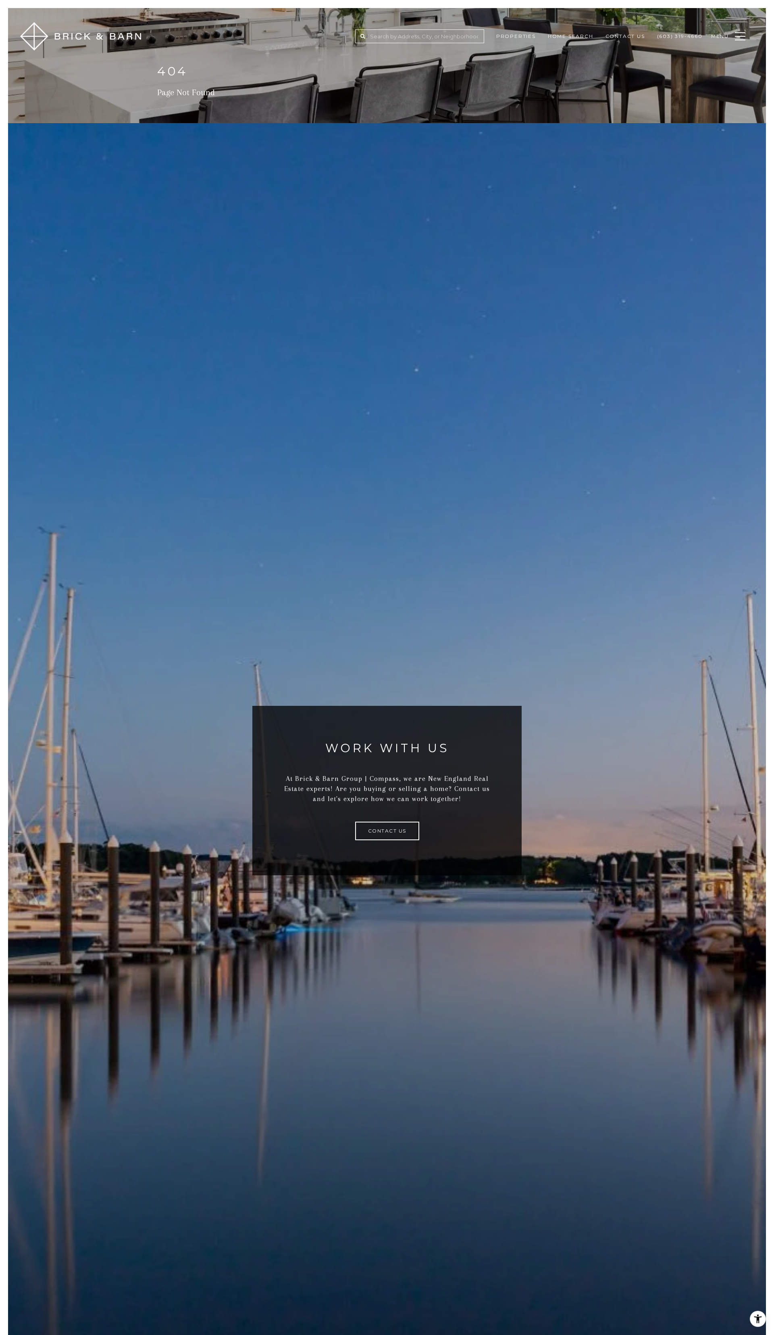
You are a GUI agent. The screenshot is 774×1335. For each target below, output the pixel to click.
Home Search (570, 36)
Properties (516, 36)
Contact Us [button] (387, 831)
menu (720, 36)
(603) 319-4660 (680, 36)
